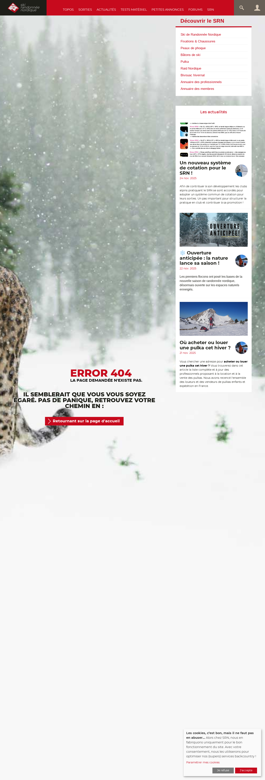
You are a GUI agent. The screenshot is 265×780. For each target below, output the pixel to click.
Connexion (257, 7)
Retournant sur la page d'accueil (86, 421)
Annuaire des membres (197, 89)
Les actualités (213, 112)
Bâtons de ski (190, 55)
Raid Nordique (191, 68)
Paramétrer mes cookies (203, 762)
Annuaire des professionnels (201, 82)
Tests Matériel (134, 9)
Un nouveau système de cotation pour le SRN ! (205, 168)
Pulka (185, 62)
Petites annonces (168, 9)
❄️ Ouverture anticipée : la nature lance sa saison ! (204, 258)
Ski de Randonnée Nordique (201, 34)
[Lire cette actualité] (214, 141)
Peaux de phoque (193, 48)
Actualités (106, 9)
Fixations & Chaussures (198, 41)
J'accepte (246, 770)
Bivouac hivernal (193, 75)
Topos (68, 9)
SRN (210, 9)
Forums (195, 9)
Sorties (85, 9)
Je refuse (223, 770)
